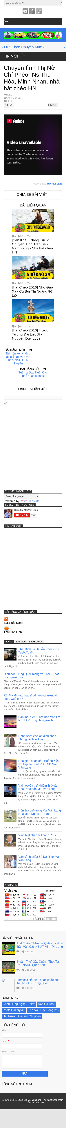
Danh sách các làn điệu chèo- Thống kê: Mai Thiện (37, 737)
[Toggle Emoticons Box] (6, 403)
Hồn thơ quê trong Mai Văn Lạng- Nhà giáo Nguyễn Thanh (40, 812)
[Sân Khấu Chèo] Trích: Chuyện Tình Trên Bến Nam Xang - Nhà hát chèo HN (32, 246)
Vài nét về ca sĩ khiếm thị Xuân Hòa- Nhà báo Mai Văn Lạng (38, 787)
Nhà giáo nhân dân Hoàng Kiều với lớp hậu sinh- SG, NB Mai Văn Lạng (39, 764)
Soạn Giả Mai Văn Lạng (29, 1100)
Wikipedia (39, 11)
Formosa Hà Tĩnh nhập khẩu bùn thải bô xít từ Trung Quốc (37, 981)
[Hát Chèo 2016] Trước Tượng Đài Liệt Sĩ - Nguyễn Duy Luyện (30, 334)
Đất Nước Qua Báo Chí (18, 1016)
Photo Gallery (12, 1010)
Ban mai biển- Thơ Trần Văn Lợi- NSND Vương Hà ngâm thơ (39, 718)
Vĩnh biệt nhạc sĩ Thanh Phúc (37, 835)
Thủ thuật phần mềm (53, 1100)
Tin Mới (11, 56)
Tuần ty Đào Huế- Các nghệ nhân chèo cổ (33, 374)
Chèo (9, 98)
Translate (33, 501)
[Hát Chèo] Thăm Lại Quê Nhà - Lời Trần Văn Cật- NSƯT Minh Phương (39, 945)
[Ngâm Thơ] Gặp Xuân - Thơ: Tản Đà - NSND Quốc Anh (38, 963)
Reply (9, 94)
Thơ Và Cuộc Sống (40, 1010)
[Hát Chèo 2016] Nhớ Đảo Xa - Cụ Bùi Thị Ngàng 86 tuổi (32, 291)
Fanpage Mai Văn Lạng (32, 11)
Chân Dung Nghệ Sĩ (16, 1004)
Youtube (25, 11)
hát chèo (26, 1102)
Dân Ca (17, 98)
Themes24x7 (37, 1102)
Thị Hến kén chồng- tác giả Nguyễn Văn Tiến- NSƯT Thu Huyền (18, 358)
